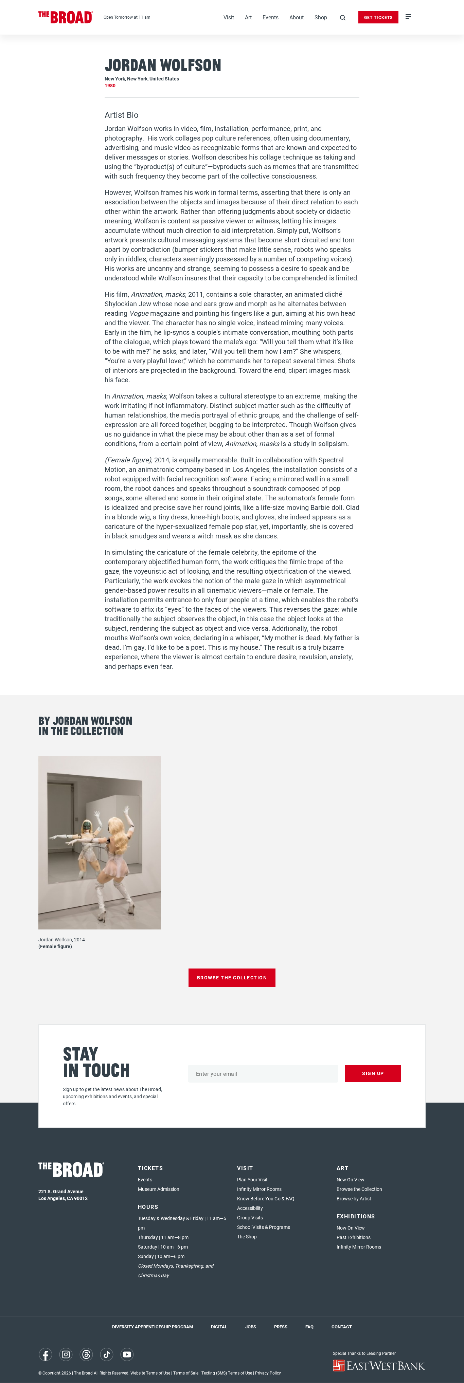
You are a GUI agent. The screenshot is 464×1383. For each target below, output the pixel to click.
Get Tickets (378, 17)
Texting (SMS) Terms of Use (226, 1373)
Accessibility (250, 1208)
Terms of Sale (185, 1373)
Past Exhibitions (354, 1237)
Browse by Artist (354, 1198)
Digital (219, 1327)
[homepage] (65, 17)
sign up (373, 1073)
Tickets (150, 1168)
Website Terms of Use (150, 1373)
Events (271, 17)
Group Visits (250, 1217)
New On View (350, 1179)
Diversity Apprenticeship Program (152, 1327)
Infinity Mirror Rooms (259, 1189)
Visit (229, 17)
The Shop (247, 1236)
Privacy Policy (268, 1373)
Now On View (351, 1227)
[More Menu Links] (408, 17)
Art (248, 17)
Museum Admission (158, 1189)
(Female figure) (55, 946)
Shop (321, 17)
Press (280, 1327)
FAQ (309, 1327)
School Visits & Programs (263, 1227)
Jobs (250, 1327)
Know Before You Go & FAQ (266, 1198)
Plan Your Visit (252, 1179)
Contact (342, 1327)
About (296, 17)
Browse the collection (232, 977)
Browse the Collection (359, 1189)
